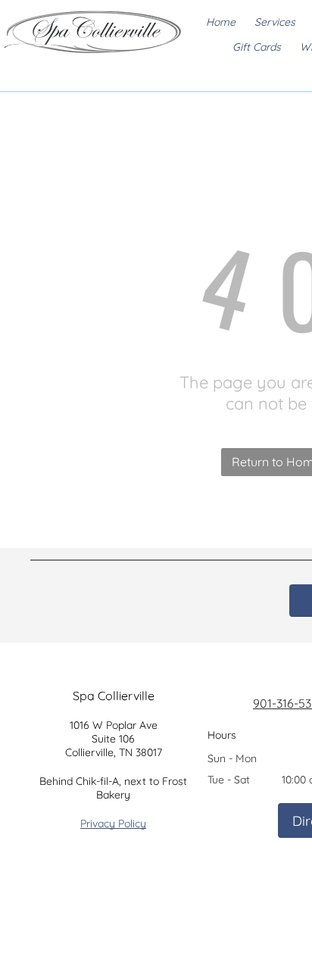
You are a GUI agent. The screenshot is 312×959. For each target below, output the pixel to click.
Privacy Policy (113, 823)
